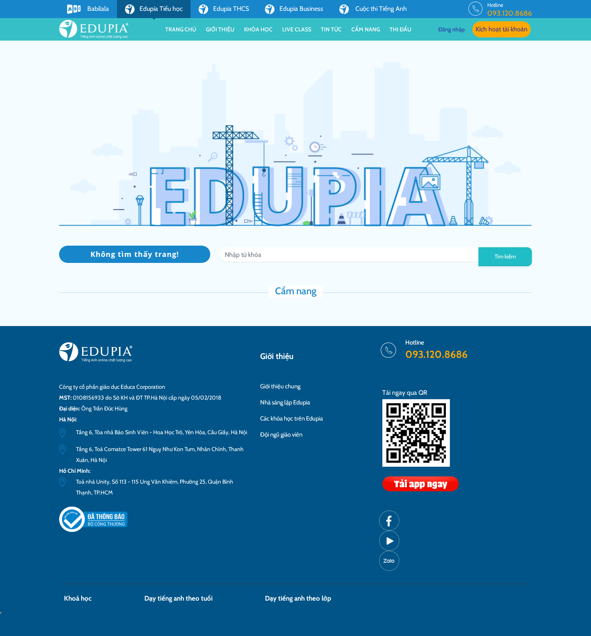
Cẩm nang (365, 29)
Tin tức (331, 29)
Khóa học (258, 29)
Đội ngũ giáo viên (281, 434)
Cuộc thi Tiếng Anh (378, 8)
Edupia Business (299, 8)
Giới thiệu (220, 29)
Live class (296, 29)
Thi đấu (400, 29)
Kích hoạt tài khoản (501, 29)
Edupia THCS (228, 8)
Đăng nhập (451, 29)
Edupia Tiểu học (159, 8)
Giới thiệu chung (280, 386)
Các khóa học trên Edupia (291, 418)
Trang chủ (180, 29)
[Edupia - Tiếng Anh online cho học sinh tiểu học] (93, 28)
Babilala (95, 8)
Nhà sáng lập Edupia (285, 402)
